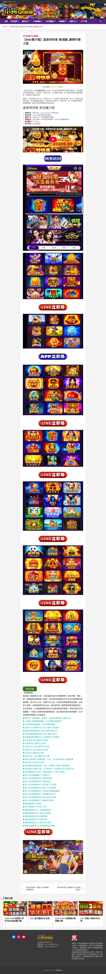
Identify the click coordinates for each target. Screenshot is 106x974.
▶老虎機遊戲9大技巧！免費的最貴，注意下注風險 (44, 772)
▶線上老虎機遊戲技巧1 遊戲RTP (36, 775)
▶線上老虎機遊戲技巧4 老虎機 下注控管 (39, 784)
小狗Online (58, 970)
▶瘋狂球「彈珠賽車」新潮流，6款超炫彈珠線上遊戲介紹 (46, 718)
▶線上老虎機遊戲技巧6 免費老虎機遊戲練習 (41, 791)
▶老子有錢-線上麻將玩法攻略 (35, 740)
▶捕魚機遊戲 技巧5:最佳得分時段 (37, 822)
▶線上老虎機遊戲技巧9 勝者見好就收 (38, 800)
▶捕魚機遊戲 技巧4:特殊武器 (35, 819)
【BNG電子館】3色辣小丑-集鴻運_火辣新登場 (37, 889)
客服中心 (73, 21)
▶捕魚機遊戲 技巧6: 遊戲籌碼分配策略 (39, 826)
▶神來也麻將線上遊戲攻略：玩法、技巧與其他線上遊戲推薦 (48, 759)
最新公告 (25, 21)
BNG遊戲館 (50, 21)
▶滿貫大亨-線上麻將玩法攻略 (35, 750)
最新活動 (9, 898)
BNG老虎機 (26, 36)
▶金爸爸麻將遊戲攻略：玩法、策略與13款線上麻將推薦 (46, 766)
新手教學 (14, 21)
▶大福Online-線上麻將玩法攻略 (36, 746)
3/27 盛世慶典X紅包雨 (40, 918)
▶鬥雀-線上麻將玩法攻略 (33, 753)
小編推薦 (61, 21)
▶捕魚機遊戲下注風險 (32, 804)
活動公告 (7, 913)
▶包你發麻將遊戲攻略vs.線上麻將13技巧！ (41, 734)
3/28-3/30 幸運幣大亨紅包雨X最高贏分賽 (14, 919)
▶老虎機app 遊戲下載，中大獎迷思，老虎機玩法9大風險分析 (48, 769)
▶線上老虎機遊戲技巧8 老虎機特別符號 (39, 797)
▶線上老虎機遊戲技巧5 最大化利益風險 (39, 788)
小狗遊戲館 (37, 21)
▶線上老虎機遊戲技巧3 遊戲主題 (36, 781)
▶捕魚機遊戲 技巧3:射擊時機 (35, 816)
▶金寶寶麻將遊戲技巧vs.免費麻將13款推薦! (41, 737)
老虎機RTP (29, 121)
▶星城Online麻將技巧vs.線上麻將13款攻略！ (42, 728)
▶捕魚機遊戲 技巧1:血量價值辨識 (37, 810)
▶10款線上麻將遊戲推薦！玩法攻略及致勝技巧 (42, 721)
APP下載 (84, 21)
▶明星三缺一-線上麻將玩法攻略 (36, 756)
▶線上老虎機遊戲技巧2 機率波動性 (37, 778)
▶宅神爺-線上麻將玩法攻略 (34, 743)
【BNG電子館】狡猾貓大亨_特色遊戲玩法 (68, 889)
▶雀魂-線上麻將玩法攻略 (33, 762)
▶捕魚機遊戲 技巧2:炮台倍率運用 (37, 813)
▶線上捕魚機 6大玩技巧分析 (35, 807)
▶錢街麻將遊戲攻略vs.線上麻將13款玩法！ (41, 731)
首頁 (6, 21)
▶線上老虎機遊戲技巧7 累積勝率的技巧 (39, 794)
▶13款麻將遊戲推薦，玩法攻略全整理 (39, 724)
